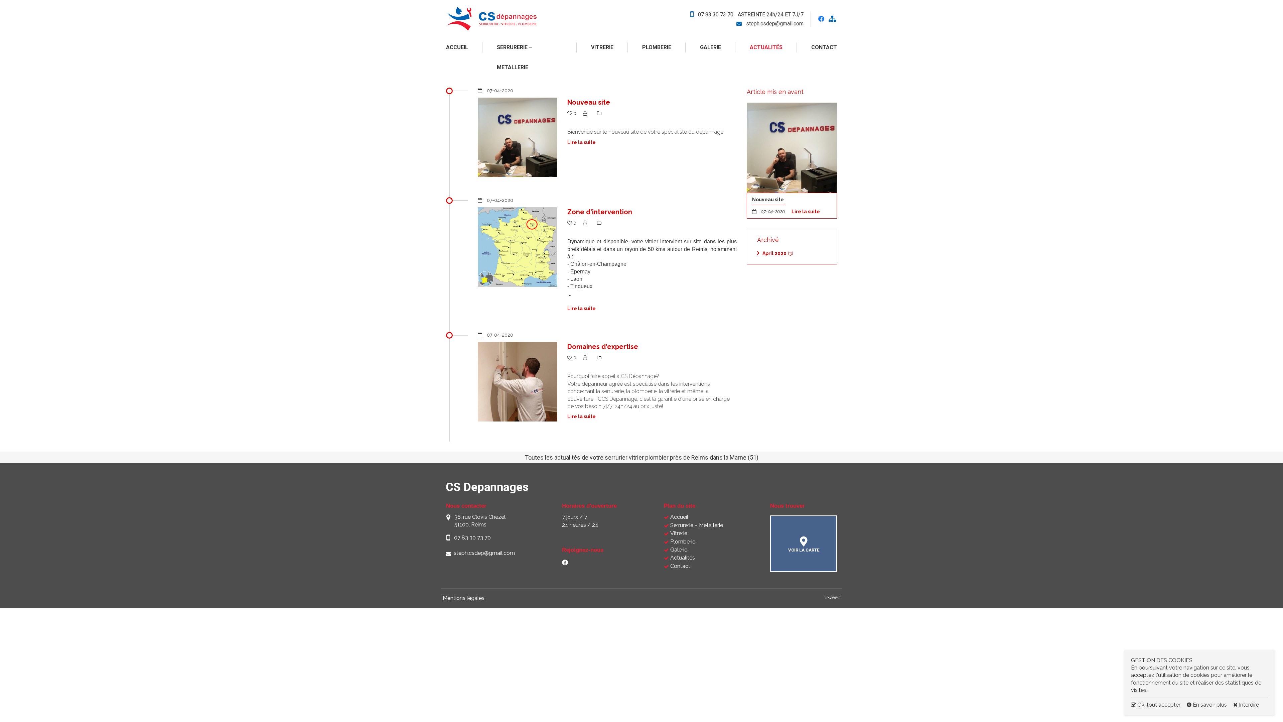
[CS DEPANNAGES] (508, 19)
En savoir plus (1209, 705)
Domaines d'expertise (602, 347)
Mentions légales (463, 598)
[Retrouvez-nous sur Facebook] (821, 19)
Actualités (766, 47)
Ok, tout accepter (1158, 705)
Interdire (1248, 705)
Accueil (457, 47)
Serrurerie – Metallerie (514, 57)
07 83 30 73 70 (715, 14)
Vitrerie (602, 47)
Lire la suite (806, 211)
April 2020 (774, 253)
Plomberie (656, 47)
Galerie (710, 47)
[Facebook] (565, 563)
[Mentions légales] (833, 598)
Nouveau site (588, 102)
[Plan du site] (832, 19)
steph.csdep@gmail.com (775, 23)
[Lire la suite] (792, 148)
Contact (824, 47)
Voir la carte (803, 550)
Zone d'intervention (599, 212)
